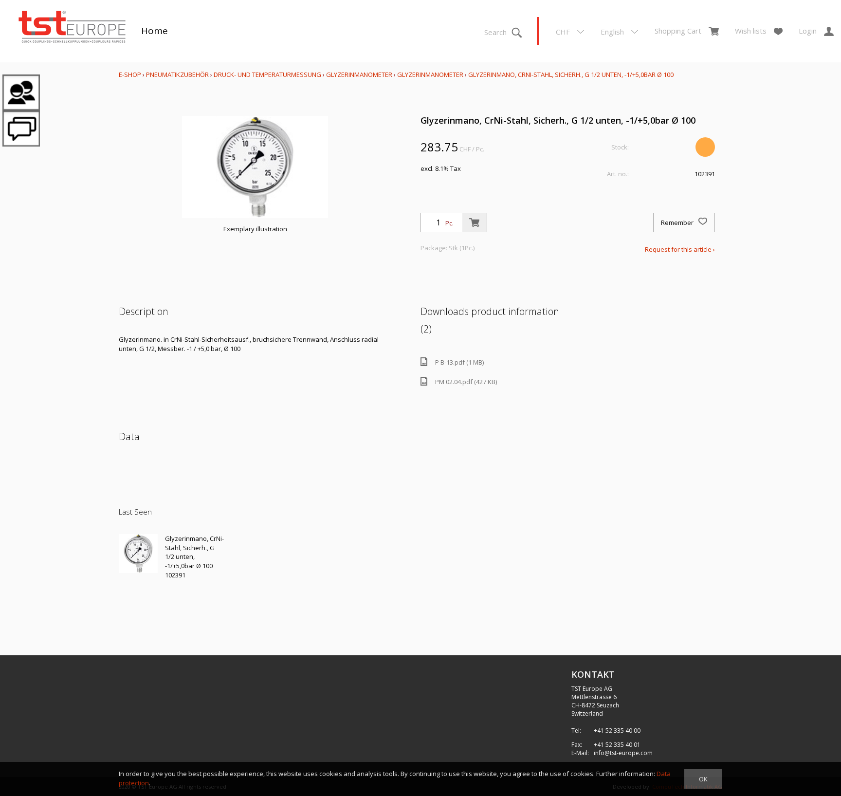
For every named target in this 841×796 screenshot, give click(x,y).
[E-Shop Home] (72, 28)
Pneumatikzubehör (178, 74)
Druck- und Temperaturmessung (267, 74)
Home (154, 30)
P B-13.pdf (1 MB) (459, 362)
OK (703, 779)
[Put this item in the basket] (474, 222)
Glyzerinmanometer (359, 74)
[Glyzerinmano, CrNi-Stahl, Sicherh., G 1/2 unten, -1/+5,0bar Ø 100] (138, 553)
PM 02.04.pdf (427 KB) (466, 381)
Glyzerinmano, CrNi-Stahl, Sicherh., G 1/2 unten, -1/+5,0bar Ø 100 (571, 74)
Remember (678, 222)
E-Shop (130, 74)
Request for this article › (680, 249)
